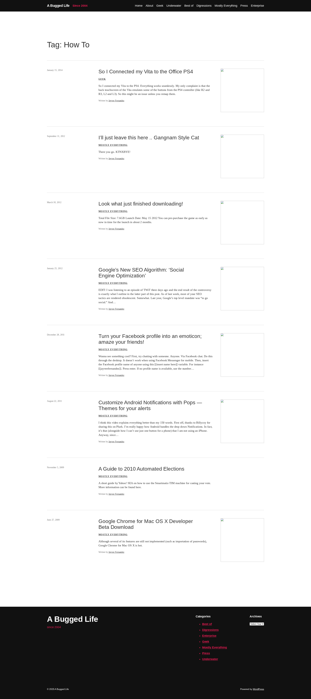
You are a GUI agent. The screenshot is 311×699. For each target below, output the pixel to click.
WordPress (258, 689)
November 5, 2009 (55, 467)
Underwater (210, 659)
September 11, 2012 (56, 136)
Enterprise (209, 635)
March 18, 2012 (54, 202)
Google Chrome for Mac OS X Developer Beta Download (145, 524)
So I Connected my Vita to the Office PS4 (145, 71)
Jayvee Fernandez (116, 100)
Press (206, 653)
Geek (102, 79)
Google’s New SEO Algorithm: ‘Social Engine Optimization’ (141, 273)
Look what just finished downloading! (140, 204)
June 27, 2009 (53, 520)
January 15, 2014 (54, 70)
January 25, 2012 (54, 268)
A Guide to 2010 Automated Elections (141, 469)
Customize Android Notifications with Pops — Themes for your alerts (150, 405)
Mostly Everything (113, 145)
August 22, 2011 (54, 401)
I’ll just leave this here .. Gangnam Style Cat (148, 137)
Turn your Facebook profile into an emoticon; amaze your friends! (150, 339)
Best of (207, 624)
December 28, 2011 (55, 335)
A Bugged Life (58, 6)
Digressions (210, 630)
